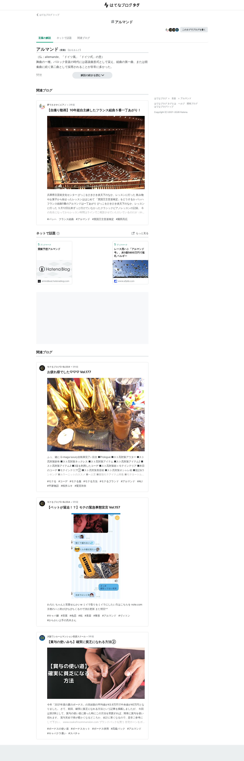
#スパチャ (74, 733)
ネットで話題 (64, 37)
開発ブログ (192, 103)
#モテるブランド (109, 481)
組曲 (119, 62)
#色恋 (73, 615)
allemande (52, 57)
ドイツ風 (70, 57)
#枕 (80, 615)
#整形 (96, 615)
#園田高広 (122, 219)
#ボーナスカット (80, 728)
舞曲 (39, 62)
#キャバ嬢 (53, 615)
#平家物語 (53, 485)
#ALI (140, 481)
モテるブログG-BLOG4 (58, 366)
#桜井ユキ (67, 485)
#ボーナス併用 (100, 728)
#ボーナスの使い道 (58, 728)
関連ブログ (83, 37)
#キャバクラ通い (56, 733)
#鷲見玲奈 (80, 485)
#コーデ (63, 481)
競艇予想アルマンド (49, 248)
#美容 (88, 615)
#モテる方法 (90, 481)
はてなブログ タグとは (165, 103)
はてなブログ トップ (49, 14)
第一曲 (129, 62)
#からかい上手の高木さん (61, 620)
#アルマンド (83, 219)
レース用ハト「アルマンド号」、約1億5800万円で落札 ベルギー (129, 252)
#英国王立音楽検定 (103, 219)
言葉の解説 (44, 37)
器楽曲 (89, 62)
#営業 (64, 615)
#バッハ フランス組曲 (60, 219)
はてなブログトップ (163, 106)
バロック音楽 (62, 62)
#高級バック (118, 728)
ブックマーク (44, 244)
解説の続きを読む (91, 75)
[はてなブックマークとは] (58, 233)
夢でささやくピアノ (56, 104)
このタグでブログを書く (194, 29)
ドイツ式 (87, 57)
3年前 (72, 104)
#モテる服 (75, 481)
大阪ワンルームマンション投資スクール (66, 636)
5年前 (75, 366)
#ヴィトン (124, 615)
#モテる (51, 481)
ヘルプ (181, 103)
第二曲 (55, 67)
